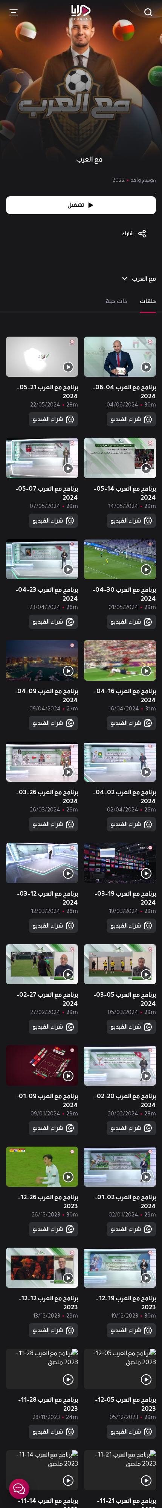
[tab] (148, 301)
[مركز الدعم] (19, 1489)
